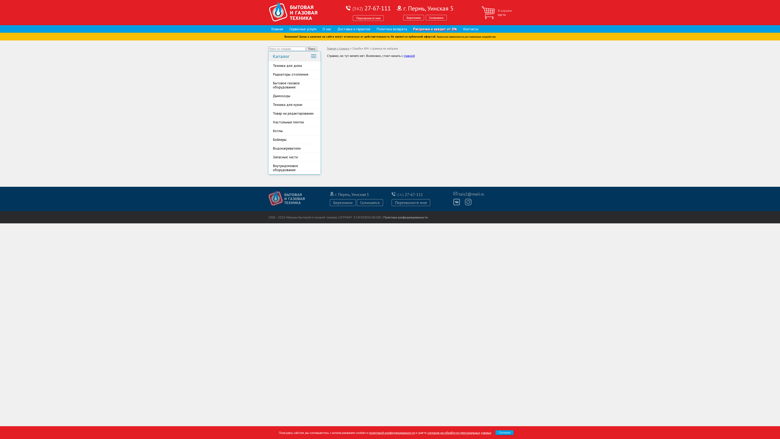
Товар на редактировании (293, 113)
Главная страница (338, 48)
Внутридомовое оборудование (285, 167)
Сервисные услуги (302, 29)
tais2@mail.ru (471, 194)
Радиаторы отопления (290, 74)
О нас (327, 29)
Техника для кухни (287, 104)
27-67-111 (371, 8)
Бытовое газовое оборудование (286, 85)
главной (409, 56)
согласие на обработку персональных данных (459, 433)
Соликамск (436, 18)
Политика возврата (391, 29)
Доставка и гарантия (353, 29)
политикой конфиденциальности (392, 433)
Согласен (504, 432)
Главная (277, 29)
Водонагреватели (287, 148)
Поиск (311, 48)
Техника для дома (287, 65)
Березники (413, 18)
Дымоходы (281, 95)
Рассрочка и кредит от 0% (435, 29)
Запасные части (285, 157)
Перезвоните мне (368, 18)
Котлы (278, 130)
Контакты (470, 29)
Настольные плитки (288, 122)
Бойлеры (279, 139)
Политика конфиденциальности (405, 217)
